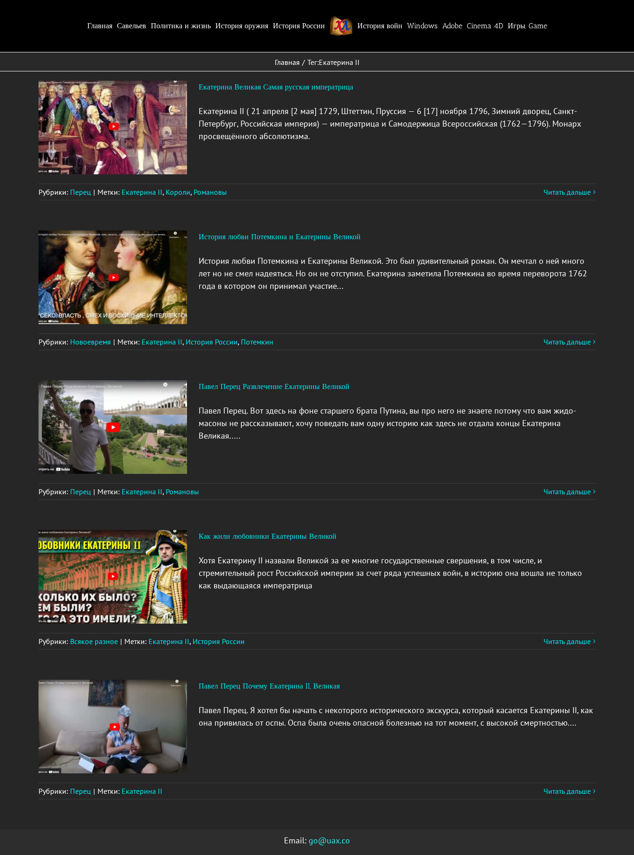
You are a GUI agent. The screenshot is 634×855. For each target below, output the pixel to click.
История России (212, 341)
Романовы (210, 192)
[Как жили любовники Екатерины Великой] (113, 577)
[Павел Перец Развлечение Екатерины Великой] (113, 427)
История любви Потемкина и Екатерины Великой (280, 236)
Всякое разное (94, 641)
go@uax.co (329, 840)
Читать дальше (567, 192)
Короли (178, 192)
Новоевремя (90, 341)
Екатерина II (142, 192)
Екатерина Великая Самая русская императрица (276, 87)
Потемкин (257, 341)
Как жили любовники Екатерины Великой (267, 536)
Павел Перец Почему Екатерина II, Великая (269, 686)
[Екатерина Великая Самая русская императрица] (113, 127)
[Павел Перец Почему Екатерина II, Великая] (113, 726)
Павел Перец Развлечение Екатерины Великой (274, 386)
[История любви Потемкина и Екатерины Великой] (113, 277)
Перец (80, 192)
